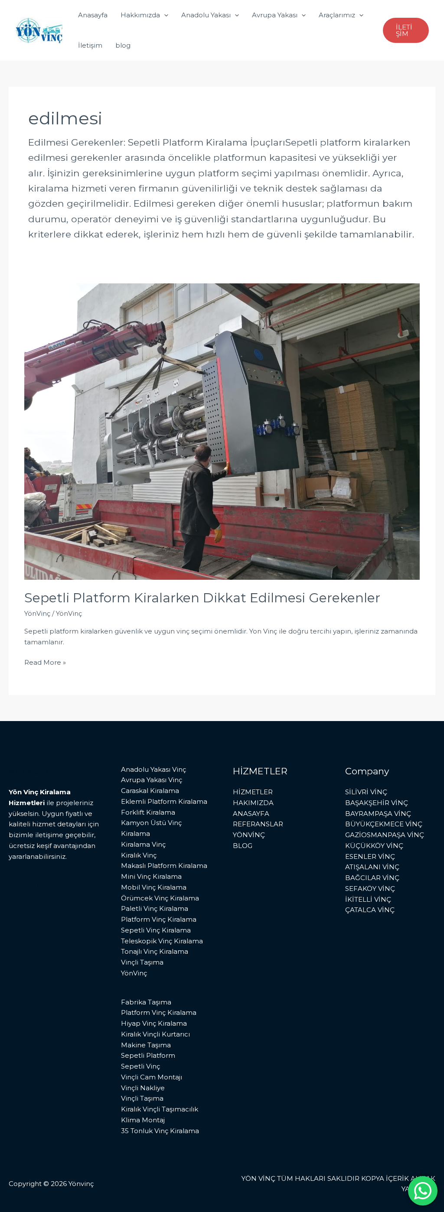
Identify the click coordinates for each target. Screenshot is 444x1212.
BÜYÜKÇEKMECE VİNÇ (383, 824)
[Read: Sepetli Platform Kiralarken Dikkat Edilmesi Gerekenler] (222, 430)
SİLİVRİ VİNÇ (366, 792)
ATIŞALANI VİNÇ (372, 867)
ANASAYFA (251, 813)
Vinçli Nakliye (143, 1088)
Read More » (45, 661)
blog (123, 45)
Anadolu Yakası (206, 15)
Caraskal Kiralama (150, 790)
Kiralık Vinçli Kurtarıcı (155, 1034)
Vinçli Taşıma (142, 962)
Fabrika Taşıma (146, 1002)
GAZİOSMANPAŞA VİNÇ (384, 835)
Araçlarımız (337, 15)
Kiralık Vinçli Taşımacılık (159, 1109)
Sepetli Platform (148, 1055)
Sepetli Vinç (140, 1066)
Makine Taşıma (146, 1045)
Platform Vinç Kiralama (158, 919)
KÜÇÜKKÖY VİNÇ (374, 846)
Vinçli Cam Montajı (151, 1077)
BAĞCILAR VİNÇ (372, 878)
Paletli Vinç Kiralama (154, 908)
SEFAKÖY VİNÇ (370, 888)
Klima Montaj (143, 1120)
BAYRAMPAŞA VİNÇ (378, 813)
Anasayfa (93, 15)
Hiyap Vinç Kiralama (154, 1023)
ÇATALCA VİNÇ (370, 910)
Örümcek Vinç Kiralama (160, 898)
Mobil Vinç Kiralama (153, 887)
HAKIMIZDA (253, 803)
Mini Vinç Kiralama (151, 876)
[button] (164, 15)
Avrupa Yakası (274, 15)
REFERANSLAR (258, 824)
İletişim (90, 45)
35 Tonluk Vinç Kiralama (160, 1131)
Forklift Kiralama (148, 812)
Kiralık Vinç (139, 855)
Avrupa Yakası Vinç (151, 780)
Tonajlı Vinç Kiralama (154, 951)
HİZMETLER (253, 792)
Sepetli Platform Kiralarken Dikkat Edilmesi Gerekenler (202, 598)
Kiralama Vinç (143, 844)
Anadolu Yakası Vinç (153, 769)
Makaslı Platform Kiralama (164, 865)
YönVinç (37, 613)
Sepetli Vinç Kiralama (156, 930)
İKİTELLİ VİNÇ (368, 899)
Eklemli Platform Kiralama (164, 801)
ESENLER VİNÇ (370, 856)
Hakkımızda (140, 15)
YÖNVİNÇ (249, 835)
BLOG (242, 846)
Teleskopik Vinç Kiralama (162, 941)
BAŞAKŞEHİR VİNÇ (376, 803)
